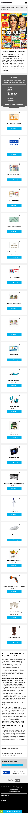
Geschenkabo (7, 765)
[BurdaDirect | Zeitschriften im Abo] (6, 3)
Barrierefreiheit (14, 789)
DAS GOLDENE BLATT (21, 7)
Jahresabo (5, 9)
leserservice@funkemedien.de (9, 755)
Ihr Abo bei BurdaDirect (13, 811)
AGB (25, 786)
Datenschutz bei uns (18, 786)
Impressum (8, 787)
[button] (26, 3)
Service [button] (3, 800)
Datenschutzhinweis (17, 787)
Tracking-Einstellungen (14, 791)
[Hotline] (1, 811)
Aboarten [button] (3, 798)
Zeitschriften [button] (4, 795)
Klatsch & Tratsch (9, 7)
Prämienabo (17, 765)
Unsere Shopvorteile (6, 786)
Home (2, 7)
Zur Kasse (14, 128)
